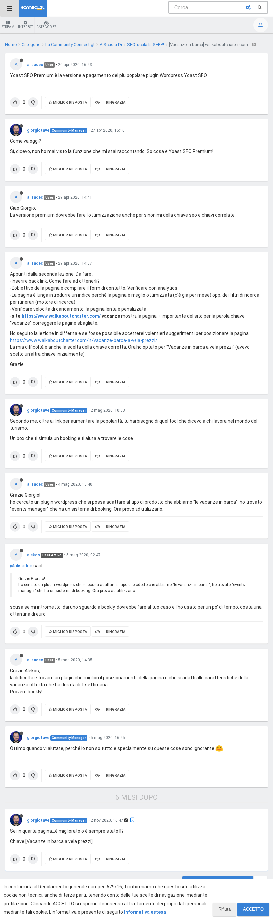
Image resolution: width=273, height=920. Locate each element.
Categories (46, 27)
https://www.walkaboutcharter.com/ (61, 316)
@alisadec (21, 565)
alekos (33, 555)
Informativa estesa (145, 912)
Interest (25, 27)
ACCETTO (253, 909)
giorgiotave (38, 130)
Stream (8, 27)
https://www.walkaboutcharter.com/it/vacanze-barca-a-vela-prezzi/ (83, 340)
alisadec (35, 64)
